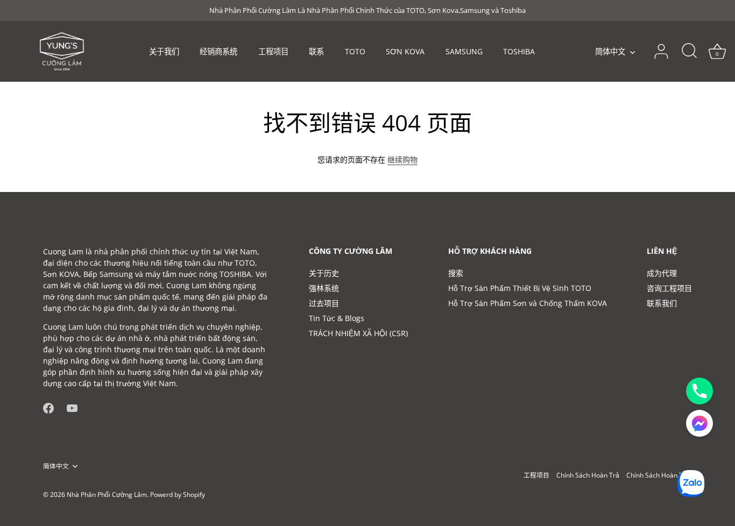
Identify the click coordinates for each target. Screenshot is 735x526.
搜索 (455, 273)
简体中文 (610, 51)
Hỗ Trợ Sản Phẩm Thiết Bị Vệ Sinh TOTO (519, 288)
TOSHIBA (519, 51)
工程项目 (273, 51)
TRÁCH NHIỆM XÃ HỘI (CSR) (358, 333)
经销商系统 (218, 51)
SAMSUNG (464, 51)
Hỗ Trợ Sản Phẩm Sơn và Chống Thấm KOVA (527, 303)
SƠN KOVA (405, 51)
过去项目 (324, 303)
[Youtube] (72, 407)
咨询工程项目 (669, 288)
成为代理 (662, 273)
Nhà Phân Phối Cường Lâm (107, 494)
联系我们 (662, 303)
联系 (316, 51)
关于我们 (164, 51)
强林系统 (324, 288)
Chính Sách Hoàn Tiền (659, 475)
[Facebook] (48, 407)
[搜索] (689, 51)
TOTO (355, 51)
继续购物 (402, 159)
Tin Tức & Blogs (336, 318)
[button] (699, 423)
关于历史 (324, 273)
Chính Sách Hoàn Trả (587, 475)
